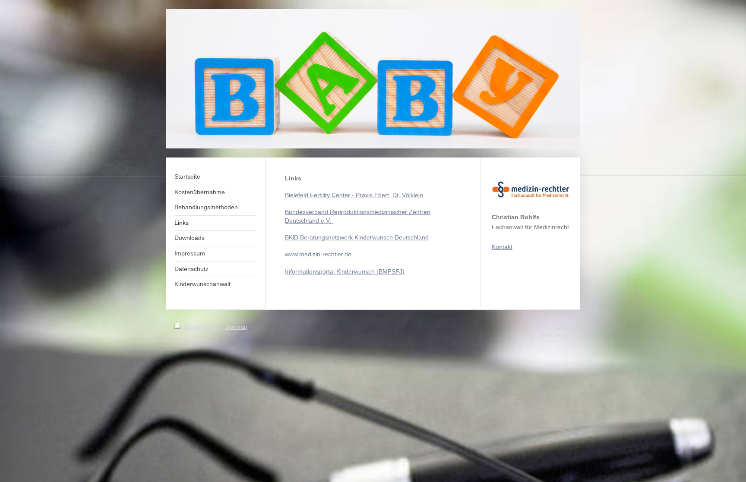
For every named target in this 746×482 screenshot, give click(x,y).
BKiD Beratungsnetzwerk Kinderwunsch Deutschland (357, 237)
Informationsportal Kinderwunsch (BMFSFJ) (345, 271)
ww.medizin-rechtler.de (320, 254)
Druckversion (201, 326)
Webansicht (556, 335)
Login (564, 326)
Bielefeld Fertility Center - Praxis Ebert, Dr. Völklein (354, 195)
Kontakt (502, 246)
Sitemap (236, 326)
